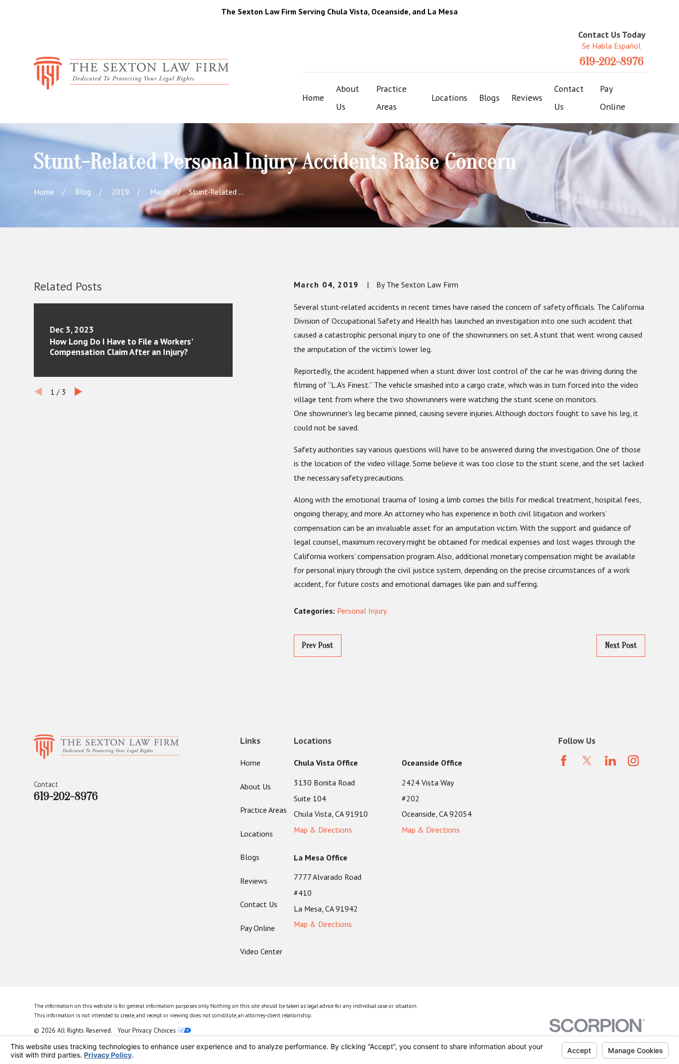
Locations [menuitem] (449, 97)
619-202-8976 (612, 62)
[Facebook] (563, 760)
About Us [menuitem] (347, 97)
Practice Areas (263, 810)
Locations (256, 834)
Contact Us (258, 904)
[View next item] (78, 391)
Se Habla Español (611, 46)
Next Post (621, 645)
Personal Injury (362, 611)
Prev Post (317, 645)
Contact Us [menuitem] (569, 97)
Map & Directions (323, 830)
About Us (255, 786)
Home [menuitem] (313, 97)
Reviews (253, 881)
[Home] (131, 73)
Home (250, 763)
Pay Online (257, 928)
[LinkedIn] (610, 760)
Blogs (249, 857)
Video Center (261, 951)
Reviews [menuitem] (526, 97)
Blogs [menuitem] (489, 97)
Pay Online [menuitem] (612, 97)
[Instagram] (633, 760)
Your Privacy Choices (148, 1030)
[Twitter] (587, 760)
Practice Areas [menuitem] (391, 97)
